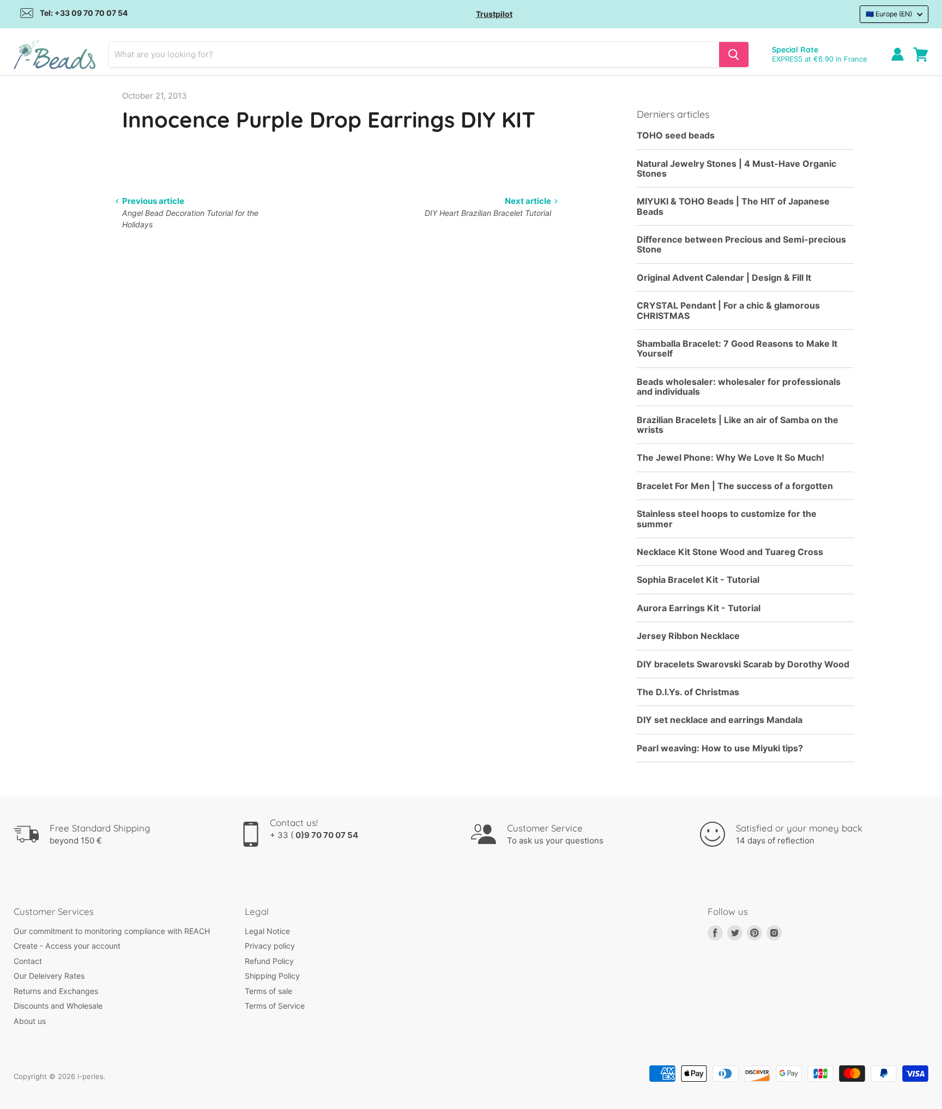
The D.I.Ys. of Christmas (688, 692)
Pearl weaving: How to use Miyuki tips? (720, 748)
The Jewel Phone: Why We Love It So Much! (730, 458)
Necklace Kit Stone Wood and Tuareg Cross (730, 552)
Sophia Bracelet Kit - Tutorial (698, 580)
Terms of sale (268, 991)
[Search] (733, 54)
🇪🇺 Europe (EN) (889, 14)
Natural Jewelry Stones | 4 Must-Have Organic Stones (736, 169)
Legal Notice (267, 931)
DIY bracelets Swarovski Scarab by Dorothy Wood (743, 664)
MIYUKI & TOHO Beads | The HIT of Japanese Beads (733, 206)
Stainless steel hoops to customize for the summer (727, 519)
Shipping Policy (272, 975)
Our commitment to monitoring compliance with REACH (112, 931)
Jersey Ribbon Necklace (688, 636)
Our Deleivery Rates (49, 975)
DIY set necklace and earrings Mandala (719, 720)
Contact (28, 961)
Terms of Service (275, 1005)
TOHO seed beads (676, 135)
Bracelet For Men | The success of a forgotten (735, 486)
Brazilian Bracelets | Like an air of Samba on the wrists (737, 425)
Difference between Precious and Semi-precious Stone (741, 244)
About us (30, 1021)
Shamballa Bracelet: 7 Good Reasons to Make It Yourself (737, 349)
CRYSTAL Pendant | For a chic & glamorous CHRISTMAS (728, 310)
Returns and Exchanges (56, 991)
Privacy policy (270, 945)
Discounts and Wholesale (58, 1005)
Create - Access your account (67, 945)
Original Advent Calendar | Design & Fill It (724, 278)
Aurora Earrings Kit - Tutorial (698, 608)
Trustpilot (494, 14)
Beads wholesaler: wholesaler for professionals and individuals (739, 387)
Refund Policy (269, 961)
